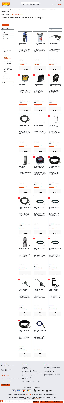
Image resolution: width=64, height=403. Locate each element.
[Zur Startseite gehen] (6, 4)
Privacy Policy (25, 378)
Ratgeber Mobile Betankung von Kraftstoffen (52, 374)
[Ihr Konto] (55, 5)
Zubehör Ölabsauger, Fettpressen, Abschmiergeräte (8, 69)
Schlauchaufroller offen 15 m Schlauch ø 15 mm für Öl (55, 85)
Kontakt (23, 365)
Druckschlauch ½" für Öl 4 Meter (25, 331)
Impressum (24, 367)
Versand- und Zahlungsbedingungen (29, 370)
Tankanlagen (4, 36)
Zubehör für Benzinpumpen (8, 55)
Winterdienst (4, 42)
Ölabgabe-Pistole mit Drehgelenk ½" (39, 290)
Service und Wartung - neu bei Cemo (51, 365)
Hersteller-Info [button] (25, 69)
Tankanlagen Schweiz (6, 38)
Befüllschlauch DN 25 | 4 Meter (39, 208)
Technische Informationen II (49, 370)
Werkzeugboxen (5, 34)
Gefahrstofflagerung (6, 28)
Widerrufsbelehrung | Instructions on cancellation (31, 372)
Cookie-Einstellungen (26, 379)
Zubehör (3, 44)
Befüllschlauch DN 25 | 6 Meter (54, 208)
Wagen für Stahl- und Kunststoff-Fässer (54, 290)
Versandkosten (29, 394)
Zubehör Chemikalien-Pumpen (8, 61)
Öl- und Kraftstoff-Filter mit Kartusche (39, 44)
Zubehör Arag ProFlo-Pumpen (8, 66)
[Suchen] (40, 3)
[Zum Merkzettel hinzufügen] (29, 41)
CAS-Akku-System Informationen (50, 375)
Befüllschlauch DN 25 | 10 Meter (55, 249)
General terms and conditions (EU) (29, 375)
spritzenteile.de (37, 398)
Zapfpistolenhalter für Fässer (24, 44)
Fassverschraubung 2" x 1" (24, 249)
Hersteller (3, 82)
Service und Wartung (6, 78)
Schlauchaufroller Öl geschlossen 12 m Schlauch (38, 85)
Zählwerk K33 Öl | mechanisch (23, 85)
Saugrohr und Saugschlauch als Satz (54, 126)
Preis (3, 85)
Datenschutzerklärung (26, 377)
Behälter (3, 32)
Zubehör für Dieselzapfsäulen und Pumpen (8, 53)
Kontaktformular (11, 381)
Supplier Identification (26, 368)
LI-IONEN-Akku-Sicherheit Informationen (51, 372)
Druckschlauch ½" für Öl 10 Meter (54, 167)
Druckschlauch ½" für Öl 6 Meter (25, 208)
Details (25, 66)
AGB (23, 374)
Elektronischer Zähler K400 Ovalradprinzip (39, 167)
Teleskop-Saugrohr (38, 125)
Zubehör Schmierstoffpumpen (7, 58)
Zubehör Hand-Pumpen (7, 63)
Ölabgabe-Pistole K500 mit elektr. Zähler (24, 290)
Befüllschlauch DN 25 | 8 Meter (39, 249)
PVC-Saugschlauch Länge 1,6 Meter (40, 331)
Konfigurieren (36, 401)
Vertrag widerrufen (5, 384)
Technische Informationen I (49, 368)
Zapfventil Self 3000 (53, 43)
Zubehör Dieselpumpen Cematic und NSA (7, 51)
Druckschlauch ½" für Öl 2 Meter (25, 126)
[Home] (1, 9)
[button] (5, 25)
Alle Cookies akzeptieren (58, 401)
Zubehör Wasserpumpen (7, 65)
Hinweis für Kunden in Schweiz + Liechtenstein (31, 381)
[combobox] (30, 3)
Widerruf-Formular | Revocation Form (29, 371)
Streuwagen (4, 40)
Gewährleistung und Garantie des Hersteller (52, 367)
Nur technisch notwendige (46, 401)
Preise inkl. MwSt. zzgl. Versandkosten (23, 64)
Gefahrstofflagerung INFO (49, 371)
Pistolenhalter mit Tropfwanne (23, 167)
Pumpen (3, 30)
